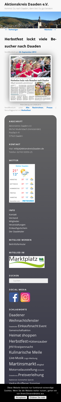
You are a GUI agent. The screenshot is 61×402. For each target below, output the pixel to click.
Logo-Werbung (30, 358)
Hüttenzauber (37, 341)
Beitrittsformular (17, 244)
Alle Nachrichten (34, 107)
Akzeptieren (21, 397)
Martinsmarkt (22, 364)
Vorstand (13, 218)
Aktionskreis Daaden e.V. (27, 4)
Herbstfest (26, 110)
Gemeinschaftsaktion (19, 330)
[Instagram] (25, 301)
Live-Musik (16, 358)
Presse (49, 107)
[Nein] (57, 392)
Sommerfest (22, 380)
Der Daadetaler (16, 231)
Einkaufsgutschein (18, 228)
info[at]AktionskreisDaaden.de (29, 148)
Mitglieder (14, 221)
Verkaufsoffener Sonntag (24, 383)
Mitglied (40, 364)
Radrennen (13, 380)
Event (42, 326)
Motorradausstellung (23, 369)
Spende (31, 380)
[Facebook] (14, 301)
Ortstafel (40, 370)
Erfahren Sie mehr (37, 397)
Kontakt (13, 214)
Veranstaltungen (17, 224)
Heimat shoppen (22, 335)
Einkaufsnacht (28, 326)
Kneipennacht (23, 347)
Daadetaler (13, 326)
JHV (11, 347)
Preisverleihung (31, 374)
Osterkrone (13, 375)
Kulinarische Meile (25, 352)
